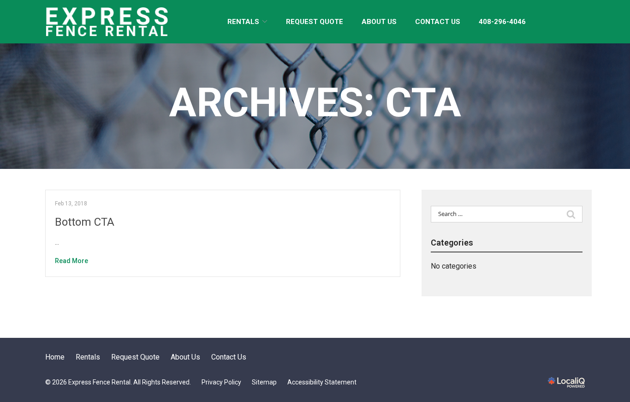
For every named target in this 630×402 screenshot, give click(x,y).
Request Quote (314, 22)
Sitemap (264, 382)
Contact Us (437, 22)
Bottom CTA (84, 222)
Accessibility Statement (322, 382)
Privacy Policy (221, 382)
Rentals (243, 22)
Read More (71, 260)
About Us (379, 22)
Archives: (315, 102)
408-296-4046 (502, 22)
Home (55, 357)
